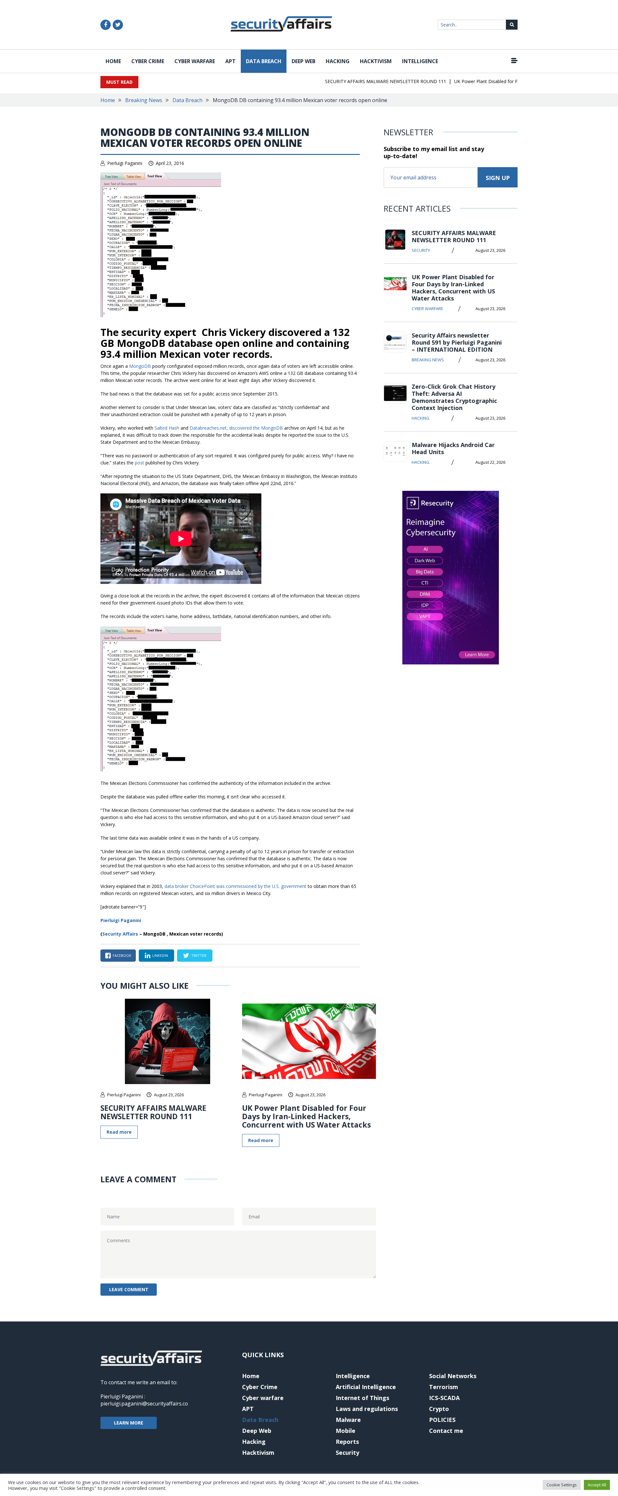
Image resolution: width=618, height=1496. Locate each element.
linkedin (160, 955)
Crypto (439, 1409)
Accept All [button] (597, 1485)
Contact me (446, 1430)
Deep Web (303, 61)
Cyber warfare (194, 61)
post (139, 463)
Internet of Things (362, 1398)
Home (113, 61)
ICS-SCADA (444, 1398)
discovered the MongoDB (256, 428)
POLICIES (442, 1420)
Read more (119, 1132)
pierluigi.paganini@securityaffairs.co (144, 1403)
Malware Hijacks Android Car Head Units (453, 448)
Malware (348, 1420)
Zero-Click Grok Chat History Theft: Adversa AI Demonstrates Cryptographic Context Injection (454, 397)
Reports (347, 1441)
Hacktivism (376, 61)
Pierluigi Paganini (124, 163)
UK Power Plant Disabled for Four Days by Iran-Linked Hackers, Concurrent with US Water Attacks (306, 1116)
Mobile (345, 1430)
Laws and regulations (367, 1409)
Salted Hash (166, 428)
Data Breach (263, 61)
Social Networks (452, 1376)
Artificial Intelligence (366, 1387)
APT (230, 61)
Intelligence (420, 61)
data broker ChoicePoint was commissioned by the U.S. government (235, 886)
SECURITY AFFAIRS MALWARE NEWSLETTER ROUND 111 (367, 81)
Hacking (338, 61)
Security (421, 250)
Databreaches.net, (209, 428)
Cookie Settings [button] (562, 1485)
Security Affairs (120, 934)
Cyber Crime (147, 61)
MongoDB (140, 366)
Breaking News (143, 100)
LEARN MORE (128, 1423)
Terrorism (443, 1387)
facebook (122, 955)
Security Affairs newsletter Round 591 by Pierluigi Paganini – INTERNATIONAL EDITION (457, 342)
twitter (198, 955)
